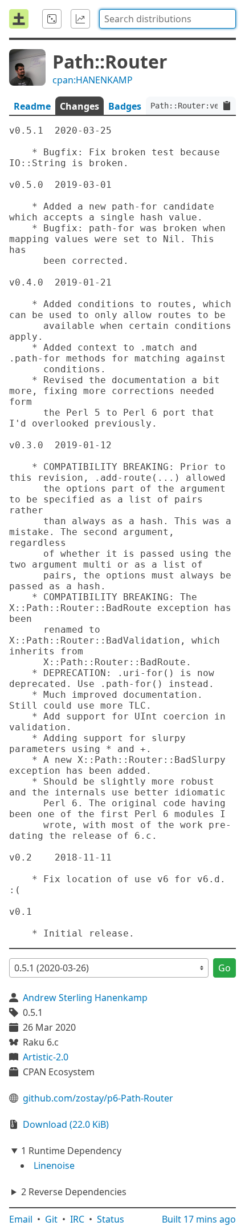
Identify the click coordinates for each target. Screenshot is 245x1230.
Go (224, 968)
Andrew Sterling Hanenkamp (85, 997)
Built (199, 1219)
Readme (32, 106)
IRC (77, 1219)
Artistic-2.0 (45, 1057)
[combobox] (167, 19)
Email (20, 1219)
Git (51, 1219)
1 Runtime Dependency (71, 1150)
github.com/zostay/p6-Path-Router (98, 1098)
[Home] (18, 19)
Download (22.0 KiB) (66, 1124)
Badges (124, 106)
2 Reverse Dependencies (73, 1191)
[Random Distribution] (52, 19)
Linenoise (54, 1165)
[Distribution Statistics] (80, 19)
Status (110, 1219)
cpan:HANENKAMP (92, 80)
